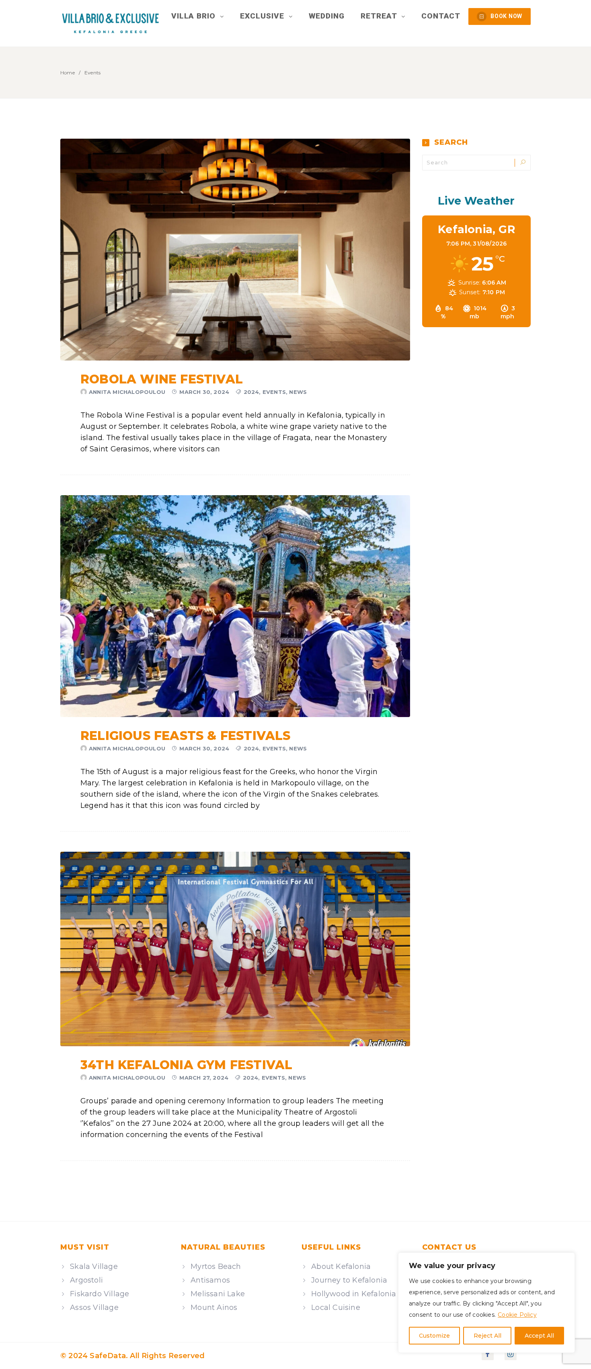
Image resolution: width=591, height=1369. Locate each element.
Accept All (539, 1335)
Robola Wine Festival (161, 379)
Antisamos (210, 1280)
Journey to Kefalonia (349, 1280)
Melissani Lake (218, 1293)
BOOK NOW (506, 16)
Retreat (380, 15)
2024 (251, 392)
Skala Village (94, 1266)
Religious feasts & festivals (185, 735)
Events (274, 392)
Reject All (487, 1335)
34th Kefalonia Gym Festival (186, 1064)
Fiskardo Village (99, 1293)
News (298, 392)
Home (67, 73)
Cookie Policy (517, 1314)
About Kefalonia (341, 1266)
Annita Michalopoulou (127, 392)
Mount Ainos (214, 1307)
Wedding (327, 15)
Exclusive (263, 15)
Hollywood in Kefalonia (353, 1293)
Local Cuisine (335, 1307)
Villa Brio (194, 15)
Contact (441, 15)
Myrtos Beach (216, 1266)
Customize (434, 1335)
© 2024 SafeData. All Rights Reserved (132, 1355)
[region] (486, 1302)
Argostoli (86, 1280)
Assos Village (94, 1307)
